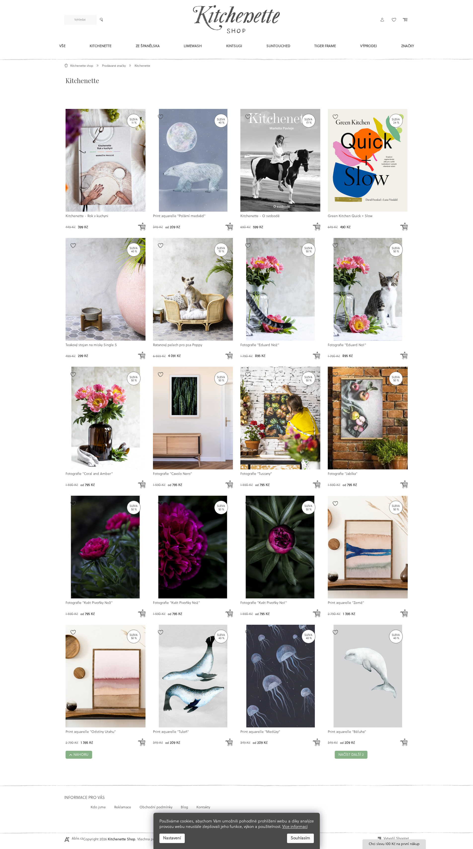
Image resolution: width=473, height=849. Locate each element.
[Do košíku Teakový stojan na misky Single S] (142, 355)
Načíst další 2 (351, 755)
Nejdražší (141, 99)
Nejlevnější (115, 99)
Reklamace (122, 807)
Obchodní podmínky (156, 807)
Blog (184, 807)
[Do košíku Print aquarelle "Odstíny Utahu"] (142, 742)
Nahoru (80, 755)
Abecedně (167, 99)
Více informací (295, 827)
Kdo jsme (98, 807)
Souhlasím (300, 838)
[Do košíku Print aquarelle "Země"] (404, 613)
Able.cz (77, 839)
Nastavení (172, 838)
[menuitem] (62, 47)
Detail (142, 225)
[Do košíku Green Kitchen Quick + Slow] (404, 226)
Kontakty (203, 807)
